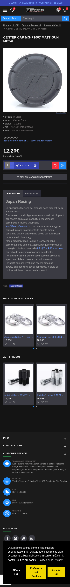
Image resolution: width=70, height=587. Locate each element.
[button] (33, 348)
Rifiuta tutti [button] (16, 572)
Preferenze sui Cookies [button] (36, 572)
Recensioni (31, 193)
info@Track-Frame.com (18, 226)
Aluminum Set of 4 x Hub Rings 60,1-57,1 (51, 337)
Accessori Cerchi (52, 25)
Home (6, 25)
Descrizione (13, 193)
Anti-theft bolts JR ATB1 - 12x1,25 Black (18, 395)
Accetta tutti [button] (56, 572)
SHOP (15, 25)
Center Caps (16, 286)
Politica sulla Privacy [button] (50, 560)
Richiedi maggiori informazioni (36, 177)
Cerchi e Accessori (31, 25)
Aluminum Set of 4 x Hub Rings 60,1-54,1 (18, 337)
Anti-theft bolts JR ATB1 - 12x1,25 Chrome (51, 395)
